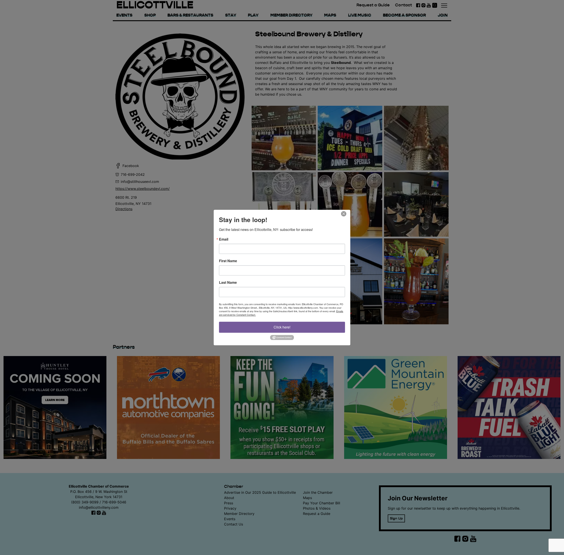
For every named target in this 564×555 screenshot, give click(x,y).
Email (223, 239)
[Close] (346, 213)
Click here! (282, 327)
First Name (228, 261)
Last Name (228, 282)
